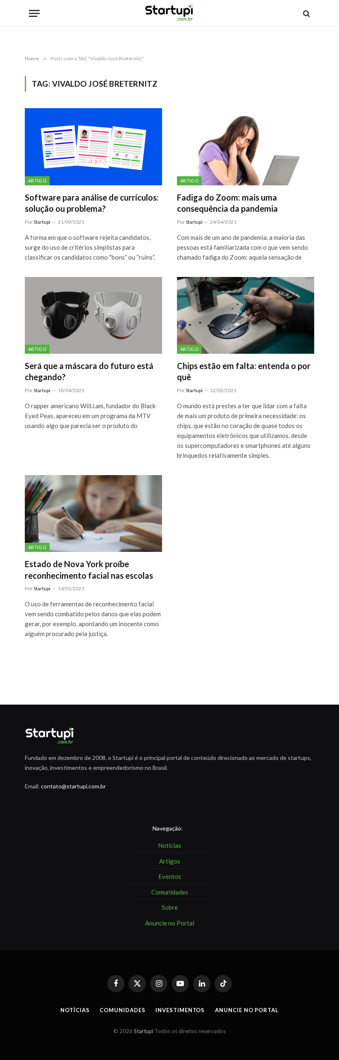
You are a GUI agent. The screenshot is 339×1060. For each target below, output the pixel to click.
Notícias (74, 1010)
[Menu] (34, 13)
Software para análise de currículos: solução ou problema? (92, 202)
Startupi (41, 222)
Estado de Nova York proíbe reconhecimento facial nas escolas (89, 569)
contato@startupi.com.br (73, 786)
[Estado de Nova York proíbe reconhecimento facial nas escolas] (93, 513)
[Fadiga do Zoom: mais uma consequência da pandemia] (245, 146)
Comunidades (122, 1010)
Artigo (37, 180)
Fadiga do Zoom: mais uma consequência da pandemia (227, 202)
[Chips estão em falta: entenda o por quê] (245, 315)
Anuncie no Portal (246, 1010)
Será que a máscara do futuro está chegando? (89, 371)
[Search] (305, 13)
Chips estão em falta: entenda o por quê (243, 371)
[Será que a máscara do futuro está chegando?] (93, 315)
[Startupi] (169, 13)
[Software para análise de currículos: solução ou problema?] (93, 146)
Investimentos (180, 1010)
